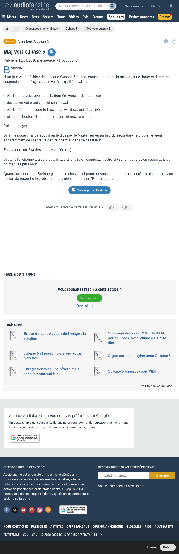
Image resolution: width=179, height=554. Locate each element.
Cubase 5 (72, 28)
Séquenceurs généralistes (41, 28)
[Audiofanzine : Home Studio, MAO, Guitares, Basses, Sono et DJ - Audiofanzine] (27, 6)
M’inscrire (162, 475)
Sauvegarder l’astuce (92, 190)
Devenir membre (89, 306)
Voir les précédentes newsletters (121, 486)
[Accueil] (7, 29)
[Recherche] (112, 6)
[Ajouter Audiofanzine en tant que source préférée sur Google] (24, 438)
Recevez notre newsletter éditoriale (126, 467)
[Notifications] (171, 6)
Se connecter (89, 298)
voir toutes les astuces (156, 386)
